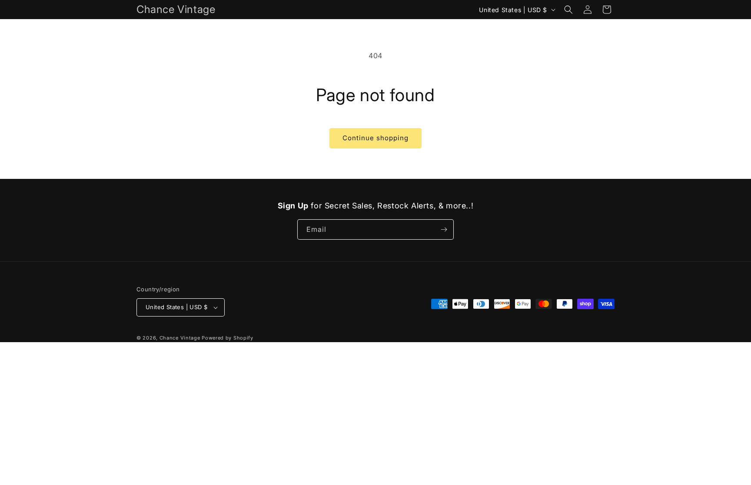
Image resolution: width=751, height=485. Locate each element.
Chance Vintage (180, 338)
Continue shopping (375, 138)
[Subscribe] (443, 229)
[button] (568, 9)
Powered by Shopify (227, 338)
